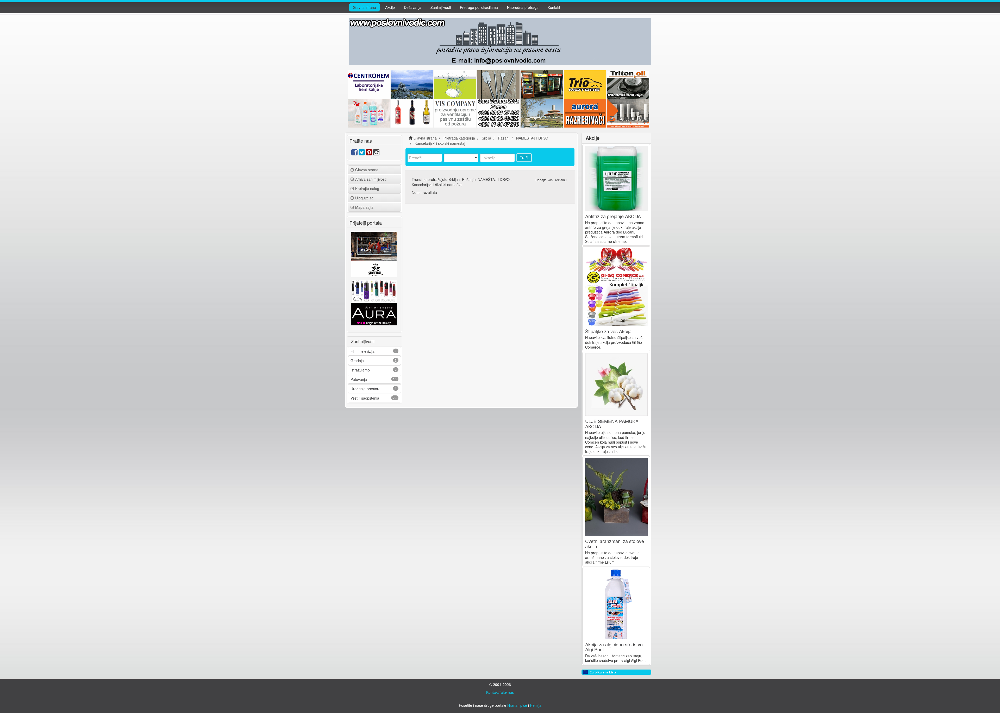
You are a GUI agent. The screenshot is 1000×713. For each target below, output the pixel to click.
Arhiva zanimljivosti (370, 179)
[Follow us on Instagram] (376, 153)
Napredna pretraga (523, 7)
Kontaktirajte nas (500, 692)
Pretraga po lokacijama (479, 7)
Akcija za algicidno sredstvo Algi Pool (614, 647)
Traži (524, 157)
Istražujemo (360, 370)
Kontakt (554, 7)
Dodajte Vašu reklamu (551, 180)
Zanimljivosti (440, 7)
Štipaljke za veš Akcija (608, 331)
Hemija (535, 705)
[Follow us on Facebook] (354, 153)
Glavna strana (364, 7)
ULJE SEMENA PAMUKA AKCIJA (612, 424)
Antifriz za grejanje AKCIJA (613, 216)
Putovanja (359, 379)
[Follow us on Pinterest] (369, 153)
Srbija (453, 179)
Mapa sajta (364, 207)
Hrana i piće (517, 705)
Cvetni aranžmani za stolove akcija (614, 544)
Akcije (390, 7)
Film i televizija (362, 351)
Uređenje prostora (365, 388)
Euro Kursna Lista (603, 672)
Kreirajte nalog (367, 188)
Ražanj (467, 179)
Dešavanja (412, 7)
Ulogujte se (364, 197)
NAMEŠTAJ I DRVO (494, 179)
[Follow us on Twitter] (362, 153)
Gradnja (357, 360)
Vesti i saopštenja (365, 398)
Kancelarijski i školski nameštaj (437, 184)
